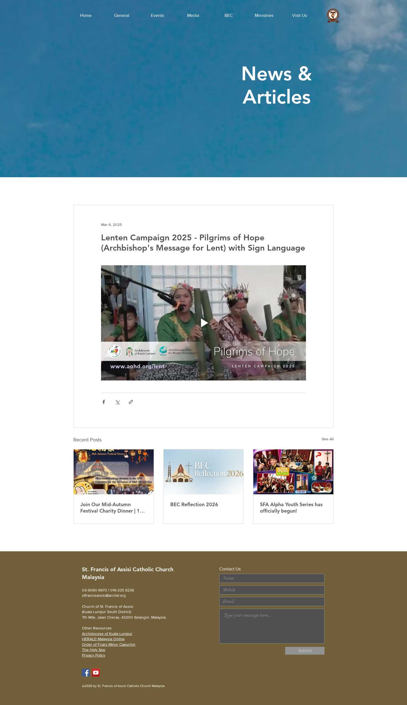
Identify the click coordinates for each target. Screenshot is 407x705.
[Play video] (203, 322)
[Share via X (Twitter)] (117, 402)
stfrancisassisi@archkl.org (104, 595)
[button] (121, 15)
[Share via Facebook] (103, 402)
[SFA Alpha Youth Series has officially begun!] (293, 471)
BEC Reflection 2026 (194, 504)
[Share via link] (130, 402)
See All (328, 439)
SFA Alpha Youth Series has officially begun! (291, 507)
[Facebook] (86, 672)
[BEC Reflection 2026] (204, 471)
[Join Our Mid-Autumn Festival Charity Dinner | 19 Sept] (114, 471)
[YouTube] (96, 672)
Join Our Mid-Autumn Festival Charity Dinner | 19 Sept (111, 507)
